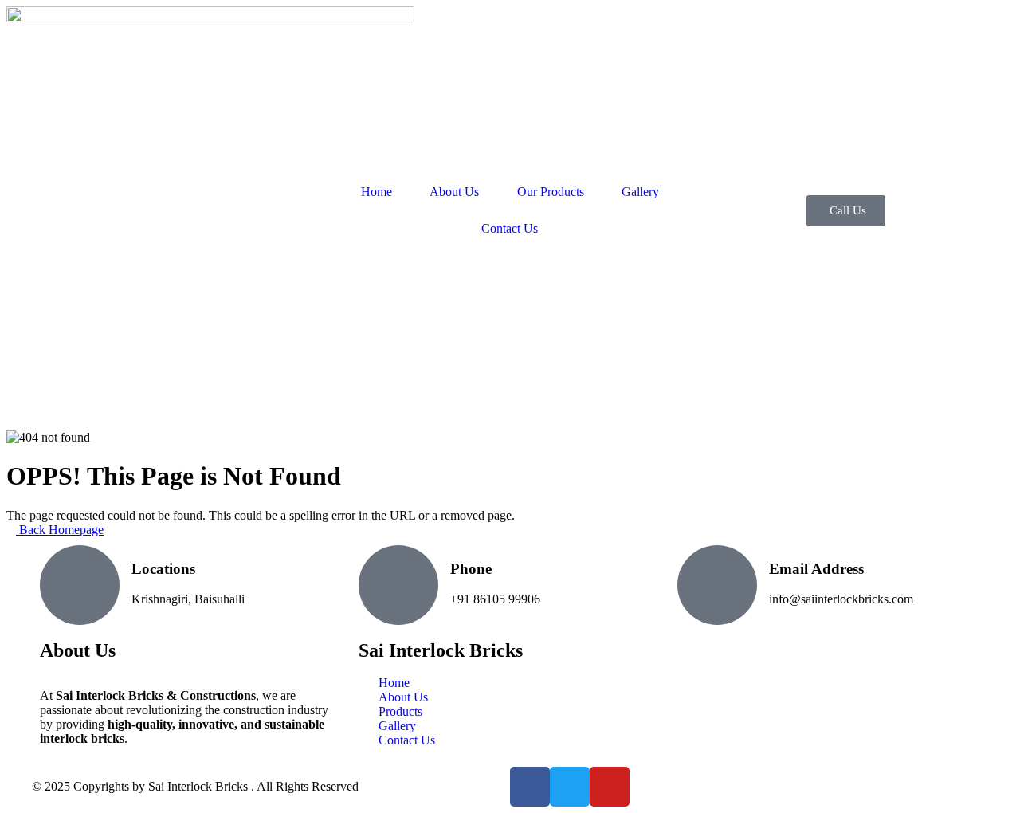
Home (376, 191)
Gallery (640, 191)
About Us (454, 191)
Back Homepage (60, 529)
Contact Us (509, 228)
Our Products (550, 191)
